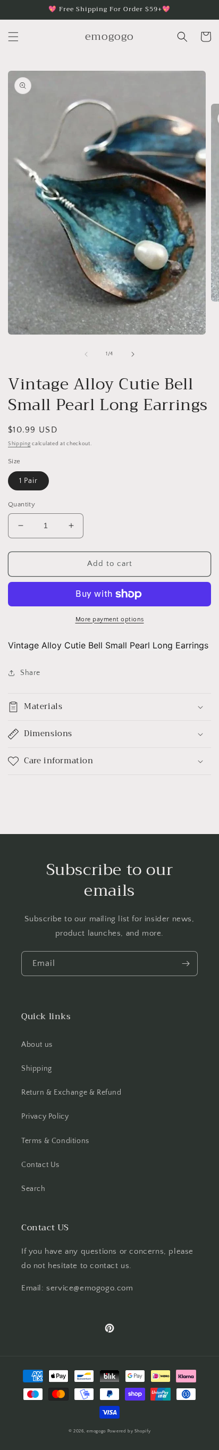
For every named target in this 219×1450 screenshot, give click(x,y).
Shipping (19, 444)
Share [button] (30, 673)
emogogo (96, 1431)
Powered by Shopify (129, 1431)
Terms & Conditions (55, 1141)
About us (37, 1044)
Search (33, 1189)
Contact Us (40, 1165)
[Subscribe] (185, 963)
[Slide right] (133, 354)
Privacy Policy (45, 1116)
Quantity (21, 504)
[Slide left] (86, 354)
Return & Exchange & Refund (71, 1092)
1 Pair (28, 481)
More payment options (109, 619)
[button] (13, 36)
